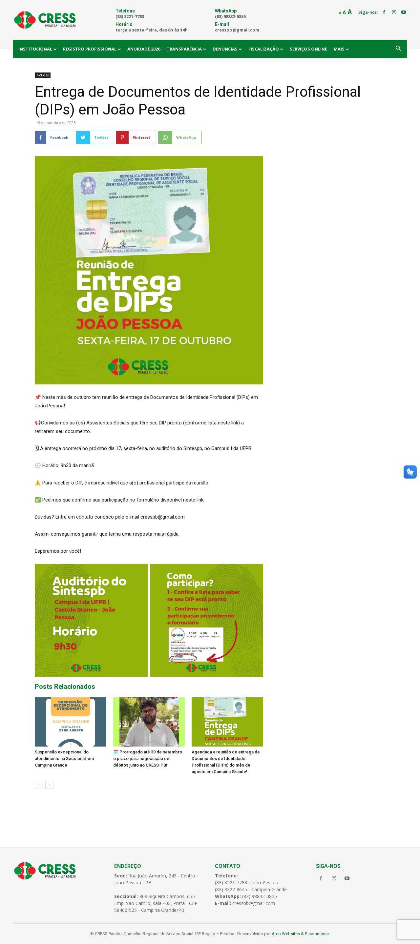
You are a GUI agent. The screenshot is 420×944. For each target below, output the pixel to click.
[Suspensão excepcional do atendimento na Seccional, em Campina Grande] (70, 722)
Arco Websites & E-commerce (300, 933)
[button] (398, 48)
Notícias (43, 75)
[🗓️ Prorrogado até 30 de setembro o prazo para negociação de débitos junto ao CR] (149, 722)
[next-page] (49, 785)
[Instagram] (394, 12)
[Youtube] (403, 12)
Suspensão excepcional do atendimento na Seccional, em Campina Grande (64, 758)
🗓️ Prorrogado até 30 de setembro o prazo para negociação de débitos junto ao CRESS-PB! (147, 758)
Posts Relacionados (65, 686)
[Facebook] (384, 12)
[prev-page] (39, 785)
